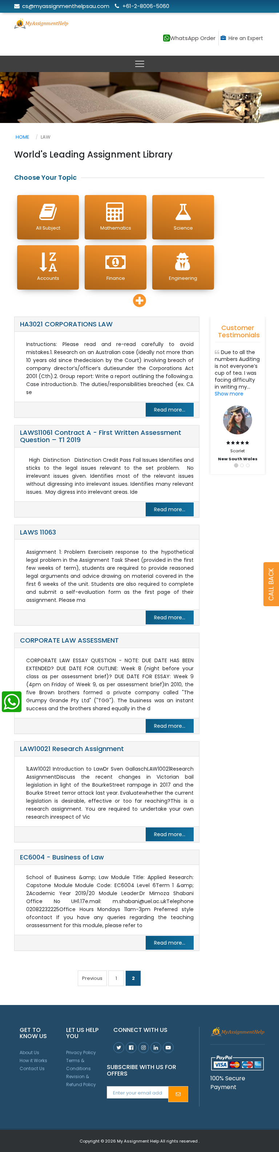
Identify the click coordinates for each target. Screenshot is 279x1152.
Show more (229, 393)
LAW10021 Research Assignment (72, 748)
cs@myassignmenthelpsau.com (65, 6)
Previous (92, 978)
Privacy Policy (81, 1052)
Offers (194, 20)
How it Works (33, 1060)
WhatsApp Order (192, 38)
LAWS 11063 (38, 532)
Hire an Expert (246, 38)
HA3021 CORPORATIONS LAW (66, 324)
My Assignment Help (138, 1141)
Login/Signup (239, 20)
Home (22, 137)
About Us (29, 1052)
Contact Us (32, 1068)
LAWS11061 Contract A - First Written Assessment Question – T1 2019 (100, 436)
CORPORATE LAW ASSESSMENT (69, 640)
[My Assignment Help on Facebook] (131, 1047)
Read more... (169, 409)
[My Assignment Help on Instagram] (143, 1047)
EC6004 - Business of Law (62, 857)
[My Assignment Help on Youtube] (155, 1047)
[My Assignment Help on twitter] (118, 1047)
